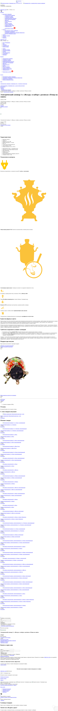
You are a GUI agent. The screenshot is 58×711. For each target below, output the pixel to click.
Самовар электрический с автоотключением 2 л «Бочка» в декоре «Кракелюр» (15, 601)
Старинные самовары (9, 17)
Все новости (2, 86)
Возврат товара (6, 46)
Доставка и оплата (6, 35)
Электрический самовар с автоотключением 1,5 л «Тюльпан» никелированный (15, 524)
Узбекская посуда (8, 26)
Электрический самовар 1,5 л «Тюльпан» (8, 424)
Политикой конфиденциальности (7, 625)
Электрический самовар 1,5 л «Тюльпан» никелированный (11, 430)
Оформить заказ (4, 653)
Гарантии (4, 44)
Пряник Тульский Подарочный (6, 346)
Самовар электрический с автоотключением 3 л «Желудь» (11, 572)
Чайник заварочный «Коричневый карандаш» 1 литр (10, 415)
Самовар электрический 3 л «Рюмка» (7, 483)
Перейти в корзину (4, 106)
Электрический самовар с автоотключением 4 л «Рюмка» (11, 607)
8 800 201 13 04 (3, 39)
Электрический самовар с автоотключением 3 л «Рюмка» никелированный (15, 554)
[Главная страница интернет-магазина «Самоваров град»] (22, 3)
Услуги (4, 29)
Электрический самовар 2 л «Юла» (7, 436)
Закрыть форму (3, 664)
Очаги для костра (8, 21)
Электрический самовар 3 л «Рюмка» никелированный (11, 477)
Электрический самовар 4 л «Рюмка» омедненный (10, 536)
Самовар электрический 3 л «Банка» (7, 501)
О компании (5, 53)
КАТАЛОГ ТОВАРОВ (7, 14)
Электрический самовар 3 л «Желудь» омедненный (10, 513)
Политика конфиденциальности (6, 685)
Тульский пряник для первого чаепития (8, 640)
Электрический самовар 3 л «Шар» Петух (8, 448)
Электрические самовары (10, 15)
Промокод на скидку (4, 641)
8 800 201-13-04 (3, 9)
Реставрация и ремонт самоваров (11, 30)
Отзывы (4, 36)
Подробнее (2, 426)
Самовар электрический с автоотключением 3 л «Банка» (11, 548)
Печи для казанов (8, 23)
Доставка (2, 400)
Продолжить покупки (12, 697)
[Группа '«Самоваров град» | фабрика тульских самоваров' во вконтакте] (1, 8)
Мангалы (7, 20)
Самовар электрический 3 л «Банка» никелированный (11, 495)
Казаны (6, 22)
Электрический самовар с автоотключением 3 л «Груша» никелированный (14, 542)
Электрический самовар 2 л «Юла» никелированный (10, 442)
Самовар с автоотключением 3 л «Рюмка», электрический (11, 560)
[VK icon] (1, 694)
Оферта (1, 680)
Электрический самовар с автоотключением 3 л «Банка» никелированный (14, 583)
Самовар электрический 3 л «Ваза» (7, 507)
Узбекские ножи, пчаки (9, 25)
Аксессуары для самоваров (10, 19)
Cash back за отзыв (4, 642)
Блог (4, 43)
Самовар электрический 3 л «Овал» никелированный (10, 460)
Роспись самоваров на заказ (10, 33)
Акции (4, 34)
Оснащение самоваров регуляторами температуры (14, 32)
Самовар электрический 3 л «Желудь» (7, 471)
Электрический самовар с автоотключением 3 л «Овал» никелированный (14, 589)
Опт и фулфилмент (6, 42)
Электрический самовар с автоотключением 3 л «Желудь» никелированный (15, 566)
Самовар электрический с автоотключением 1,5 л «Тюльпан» (12, 530)
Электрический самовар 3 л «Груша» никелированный (11, 454)
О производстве (6, 45)
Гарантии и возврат (6, 50)
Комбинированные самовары (10, 18)
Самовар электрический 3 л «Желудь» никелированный (11, 489)
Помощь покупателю (4, 676)
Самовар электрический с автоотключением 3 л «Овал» (11, 595)
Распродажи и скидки (9, 28)
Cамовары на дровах (9, 16)
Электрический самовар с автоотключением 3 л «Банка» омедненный (13, 577)
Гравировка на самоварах (10, 31)
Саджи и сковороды (9, 24)
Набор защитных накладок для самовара (8, 395)
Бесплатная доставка (4, 639)
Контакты (5, 37)
